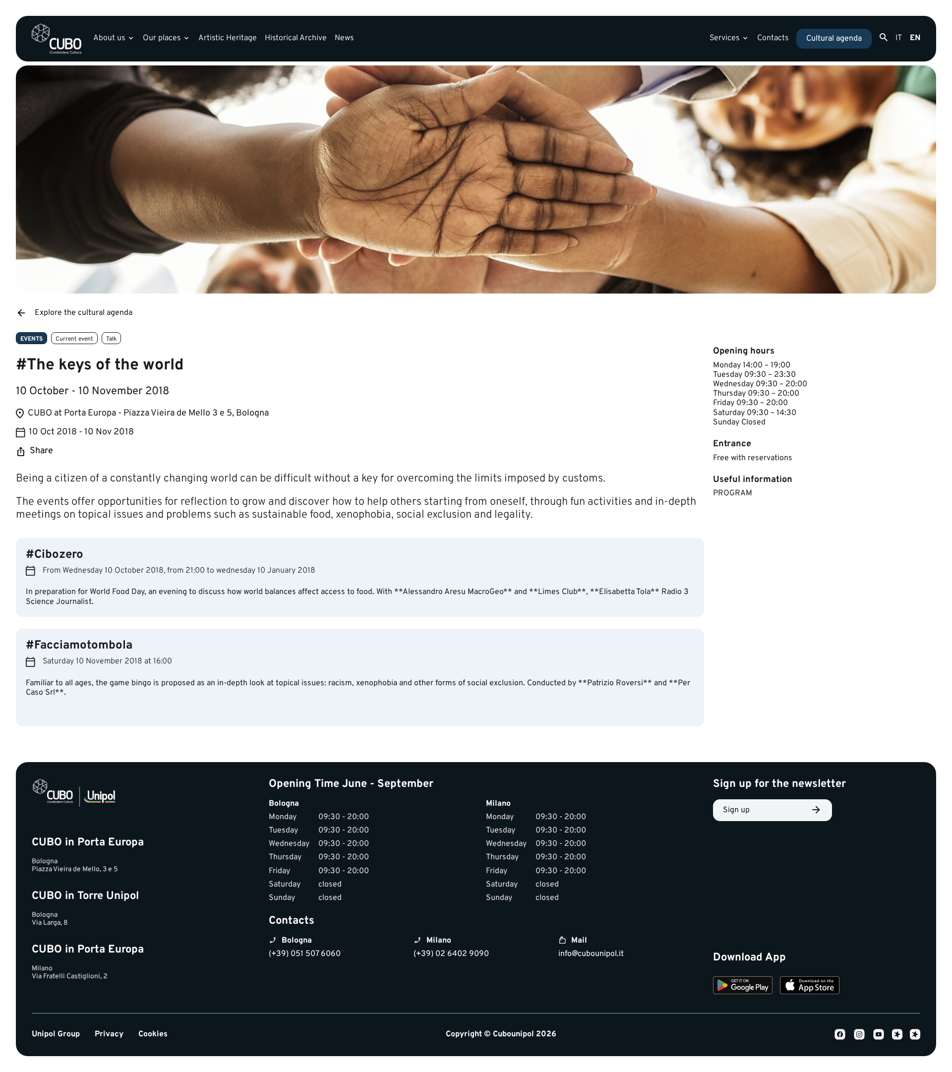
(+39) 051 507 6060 (305, 954)
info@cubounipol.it (591, 954)
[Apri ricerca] (884, 37)
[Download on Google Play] (743, 986)
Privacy (109, 1034)
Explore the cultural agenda (83, 313)
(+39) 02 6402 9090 (451, 954)
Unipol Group (56, 1034)
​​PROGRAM (732, 493)
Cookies (153, 1034)
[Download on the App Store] (809, 986)
